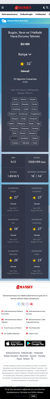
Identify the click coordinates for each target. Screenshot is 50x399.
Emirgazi (15, 119)
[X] (23, 304)
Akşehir (33, 99)
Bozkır (34, 104)
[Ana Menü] (3, 7)
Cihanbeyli (16, 109)
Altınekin (15, 104)
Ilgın (38, 124)
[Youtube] (31, 304)
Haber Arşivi (33, 334)
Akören (23, 99)
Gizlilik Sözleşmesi (21, 396)
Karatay (35, 128)
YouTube (41, 356)
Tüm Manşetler (34, 328)
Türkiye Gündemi (11, 356)
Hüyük (31, 124)
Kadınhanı (14, 128)
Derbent (12, 114)
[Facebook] (19, 304)
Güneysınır (33, 119)
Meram (22, 133)
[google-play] (35, 344)
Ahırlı (15, 99)
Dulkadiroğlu (26, 14)
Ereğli (24, 119)
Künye (19, 359)
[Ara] (47, 7)
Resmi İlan (24, 356)
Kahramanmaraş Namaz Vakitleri (12, 321)
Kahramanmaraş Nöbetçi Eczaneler (12, 312)
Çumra (34, 109)
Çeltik (26, 109)
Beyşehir (25, 104)
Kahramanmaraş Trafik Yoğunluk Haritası (35, 321)
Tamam (33, 396)
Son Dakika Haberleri (12, 334)
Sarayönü (32, 133)
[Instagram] (27, 304)
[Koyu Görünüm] (44, 7)
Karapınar (25, 128)
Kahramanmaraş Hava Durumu (35, 312)
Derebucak (23, 114)
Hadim (11, 124)
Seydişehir (24, 138)
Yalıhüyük (25, 143)
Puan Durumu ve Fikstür (13, 328)
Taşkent (35, 138)
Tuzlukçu (15, 143)
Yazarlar (33, 356)
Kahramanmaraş (9, 14)
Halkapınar (21, 124)
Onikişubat (40, 14)
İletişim (26, 359)
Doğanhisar (35, 114)
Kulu (14, 133)
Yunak (35, 143)
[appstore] (14, 344)
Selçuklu (14, 138)
